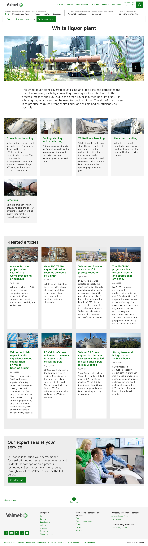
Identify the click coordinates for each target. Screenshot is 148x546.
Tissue (78, 524)
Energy (78, 527)
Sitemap (20, 542)
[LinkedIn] (22, 533)
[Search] (139, 5)
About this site (9, 542)
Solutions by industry (119, 528)
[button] (9, 19)
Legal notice (30, 542)
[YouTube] (27, 533)
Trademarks (41, 542)
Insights (43, 525)
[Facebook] (6, 533)
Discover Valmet (46, 534)
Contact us (16, 479)
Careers (43, 519)
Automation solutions (119, 516)
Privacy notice (73, 542)
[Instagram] (11, 533)
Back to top (74, 502)
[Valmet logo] (15, 4)
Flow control (116, 519)
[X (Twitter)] (17, 533)
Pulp (77, 518)
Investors (43, 528)
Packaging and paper (84, 521)
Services (79, 530)
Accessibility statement (57, 542)
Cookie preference (88, 542)
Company (43, 516)
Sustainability (45, 522)
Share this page (10, 500)
